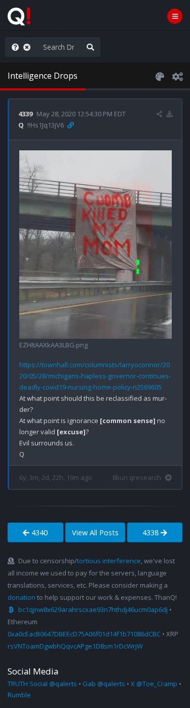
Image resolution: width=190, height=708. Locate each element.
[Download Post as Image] (169, 113)
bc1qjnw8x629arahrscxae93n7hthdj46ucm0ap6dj (93, 609)
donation (21, 597)
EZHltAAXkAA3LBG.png (53, 344)
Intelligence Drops (43, 75)
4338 (151, 532)
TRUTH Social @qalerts (42, 683)
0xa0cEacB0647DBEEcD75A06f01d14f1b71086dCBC (84, 633)
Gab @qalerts (104, 683)
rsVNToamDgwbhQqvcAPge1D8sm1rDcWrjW (75, 646)
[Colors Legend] (159, 75)
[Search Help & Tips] (13, 47)
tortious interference (109, 560)
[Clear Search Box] (29, 47)
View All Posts (95, 532)
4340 (38, 532)
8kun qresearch (136, 477)
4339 (25, 113)
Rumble (19, 694)
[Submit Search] (90, 47)
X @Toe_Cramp (154, 683)
